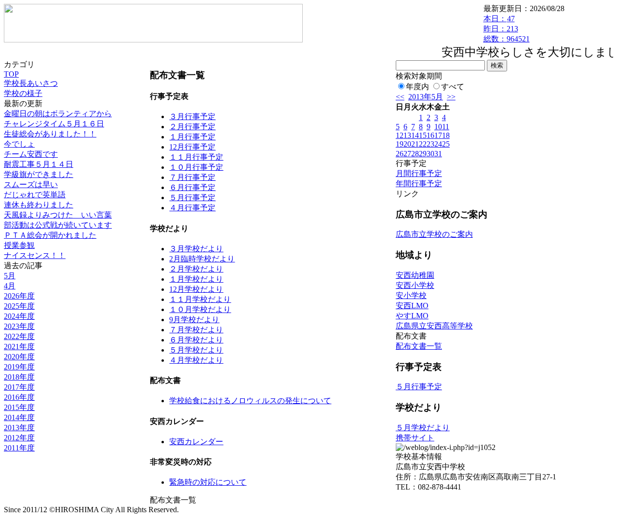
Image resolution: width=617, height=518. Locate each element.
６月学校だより (196, 340)
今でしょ (19, 144)
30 (430, 154)
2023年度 (19, 326)
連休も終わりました (38, 205)
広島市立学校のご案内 (434, 234)
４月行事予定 (192, 208)
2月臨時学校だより (202, 259)
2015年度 (19, 407)
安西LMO (412, 305)
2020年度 (19, 357)
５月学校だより (196, 350)
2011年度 (19, 448)
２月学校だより (196, 269)
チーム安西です (31, 154)
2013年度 (19, 427)
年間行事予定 (419, 183)
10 (438, 127)
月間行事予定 (419, 173)
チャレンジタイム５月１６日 (54, 124)
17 (438, 135)
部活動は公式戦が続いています (58, 225)
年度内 (417, 86)
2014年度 (19, 417)
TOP (11, 74)
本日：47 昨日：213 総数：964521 (506, 28)
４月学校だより (196, 360)
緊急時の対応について (207, 482)
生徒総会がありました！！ (50, 134)
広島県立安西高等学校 (434, 326)
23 (430, 144)
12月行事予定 (192, 147)
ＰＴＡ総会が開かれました (50, 235)
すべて (452, 86)
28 (415, 154)
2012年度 (19, 438)
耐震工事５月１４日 (38, 164)
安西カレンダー (196, 441)
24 (438, 144)
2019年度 (19, 367)
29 (423, 154)
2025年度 (19, 306)
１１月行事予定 (196, 157)
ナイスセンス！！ (35, 255)
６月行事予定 (192, 187)
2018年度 (19, 377)
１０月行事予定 (196, 167)
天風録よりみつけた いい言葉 (58, 215)
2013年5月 (425, 97)
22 (423, 144)
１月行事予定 (192, 137)
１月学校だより (196, 279)
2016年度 (19, 397)
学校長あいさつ (31, 83)
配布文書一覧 (419, 346)
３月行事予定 (192, 116)
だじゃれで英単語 (35, 195)
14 (415, 135)
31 (438, 154)
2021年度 (19, 346)
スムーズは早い (31, 184)
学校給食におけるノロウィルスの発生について (250, 400)
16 (430, 135)
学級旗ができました (38, 174)
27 (407, 154)
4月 (9, 286)
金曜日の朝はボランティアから (58, 113)
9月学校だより (194, 319)
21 (415, 144)
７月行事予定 (192, 177)
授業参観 (19, 245)
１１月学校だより (200, 299)
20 (407, 144)
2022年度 (19, 336)
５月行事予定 (192, 197)
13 (407, 135)
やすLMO (412, 316)
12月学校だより (196, 289)
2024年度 (19, 316)
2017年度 (19, 387)
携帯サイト (415, 438)
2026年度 (19, 296)
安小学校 (411, 295)
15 (423, 135)
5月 (9, 276)
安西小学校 (415, 285)
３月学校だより (196, 249)
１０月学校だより (200, 309)
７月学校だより (196, 330)
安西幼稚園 (415, 275)
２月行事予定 (192, 127)
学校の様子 (23, 93)
